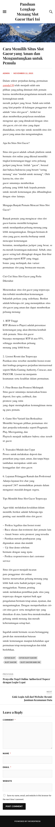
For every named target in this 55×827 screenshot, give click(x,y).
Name (7, 753)
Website (7, 781)
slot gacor (10, 662)
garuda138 (8, 85)
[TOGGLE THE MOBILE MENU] (4, 12)
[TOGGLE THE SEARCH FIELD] (50, 12)
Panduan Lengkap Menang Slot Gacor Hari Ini (27, 11)
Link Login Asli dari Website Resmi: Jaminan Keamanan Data (32, 698)
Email (7, 767)
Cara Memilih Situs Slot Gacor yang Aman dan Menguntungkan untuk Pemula (23, 55)
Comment (9, 720)
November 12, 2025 (23, 73)
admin (6, 73)
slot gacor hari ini (30, 662)
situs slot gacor (28, 658)
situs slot (10, 658)
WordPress (34, 821)
